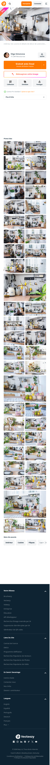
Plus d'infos (10, 96)
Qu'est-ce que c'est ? (27, 92)
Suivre (42, 56)
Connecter (37, 4)
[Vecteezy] (3, 3)
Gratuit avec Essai (25, 64)
